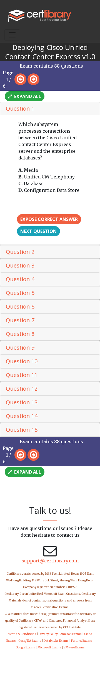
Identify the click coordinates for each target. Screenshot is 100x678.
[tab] (50, 108)
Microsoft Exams (49, 647)
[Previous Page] (20, 79)
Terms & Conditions (22, 634)
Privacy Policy (48, 634)
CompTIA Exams (29, 641)
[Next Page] (33, 79)
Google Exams (25, 647)
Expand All (27, 96)
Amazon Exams (71, 634)
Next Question (38, 231)
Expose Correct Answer (49, 219)
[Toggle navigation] (12, 34)
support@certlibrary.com (50, 561)
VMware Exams (74, 647)
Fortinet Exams (81, 641)
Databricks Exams (56, 641)
